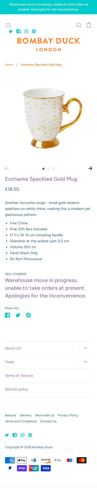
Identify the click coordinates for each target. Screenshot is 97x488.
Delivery (26, 415)
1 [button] (43, 169)
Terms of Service (19, 375)
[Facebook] (16, 31)
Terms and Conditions (21, 421)
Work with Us (44, 415)
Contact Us (48, 421)
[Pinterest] (32, 31)
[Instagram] (24, 31)
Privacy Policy (68, 415)
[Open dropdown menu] (85, 348)
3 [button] (54, 169)
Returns (10, 415)
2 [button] (49, 169)
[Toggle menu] (8, 25)
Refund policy (16, 389)
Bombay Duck (42, 447)
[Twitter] (9, 31)
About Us (13, 348)
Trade (9, 362)
